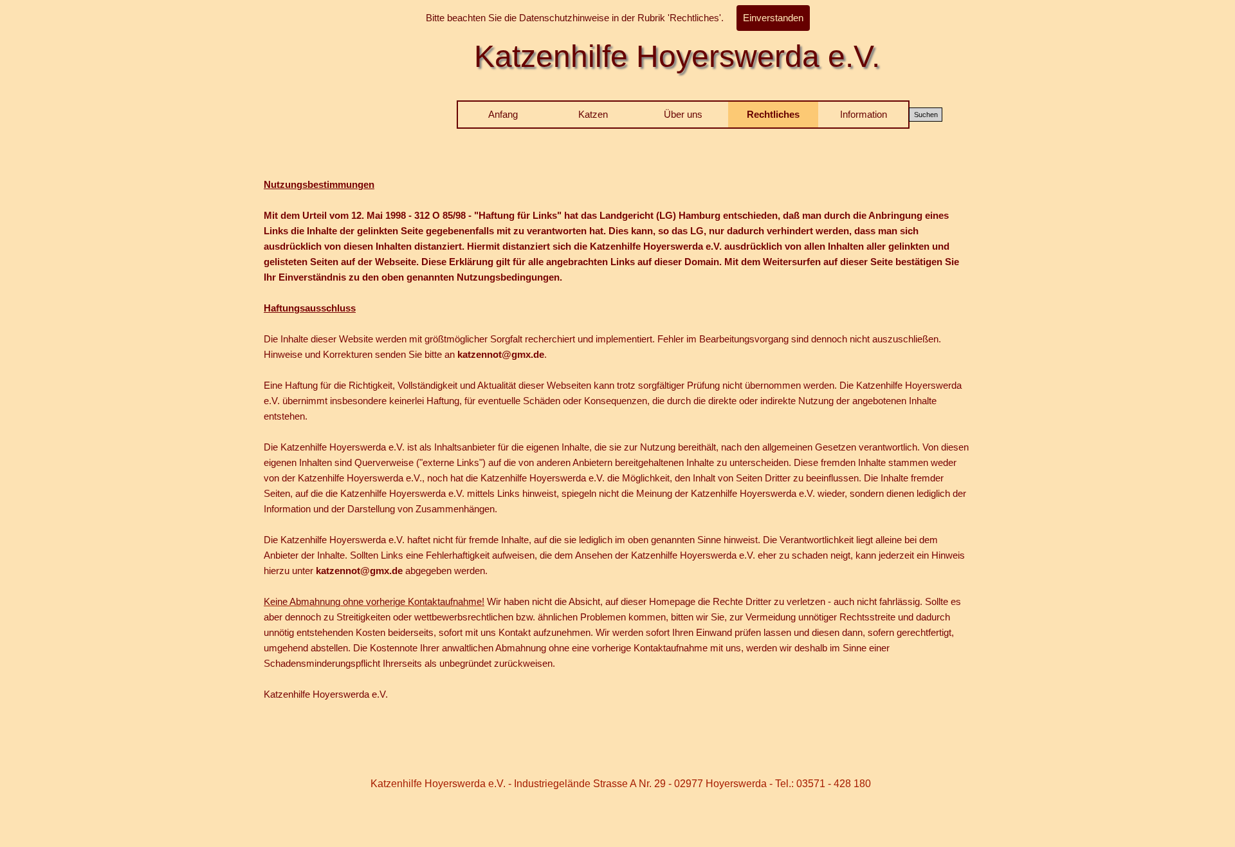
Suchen (926, 114)
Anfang (503, 114)
